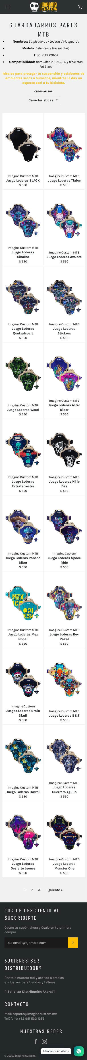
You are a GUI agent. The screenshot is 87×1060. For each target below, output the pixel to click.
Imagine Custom (24, 1055)
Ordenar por (43, 91)
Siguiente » (54, 890)
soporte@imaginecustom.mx (34, 1014)
